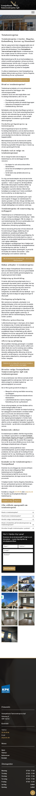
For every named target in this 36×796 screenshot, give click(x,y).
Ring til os (17, 500)
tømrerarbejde (27, 436)
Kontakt (4, 758)
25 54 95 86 (18, 492)
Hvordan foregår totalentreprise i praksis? (16, 528)
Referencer (6, 755)
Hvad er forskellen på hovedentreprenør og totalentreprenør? (16, 524)
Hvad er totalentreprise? (10, 512)
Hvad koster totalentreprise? (11, 516)
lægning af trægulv (17, 438)
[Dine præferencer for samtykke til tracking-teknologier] (2, 597)
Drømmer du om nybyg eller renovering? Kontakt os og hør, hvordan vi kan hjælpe (18, 364)
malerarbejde (6, 438)
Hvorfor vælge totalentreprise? (12, 519)
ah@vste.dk (29, 492)
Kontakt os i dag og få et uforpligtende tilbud (16, 80)
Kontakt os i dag (7, 500)
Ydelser (4, 753)
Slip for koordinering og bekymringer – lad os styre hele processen (18, 259)
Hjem (3, 750)
